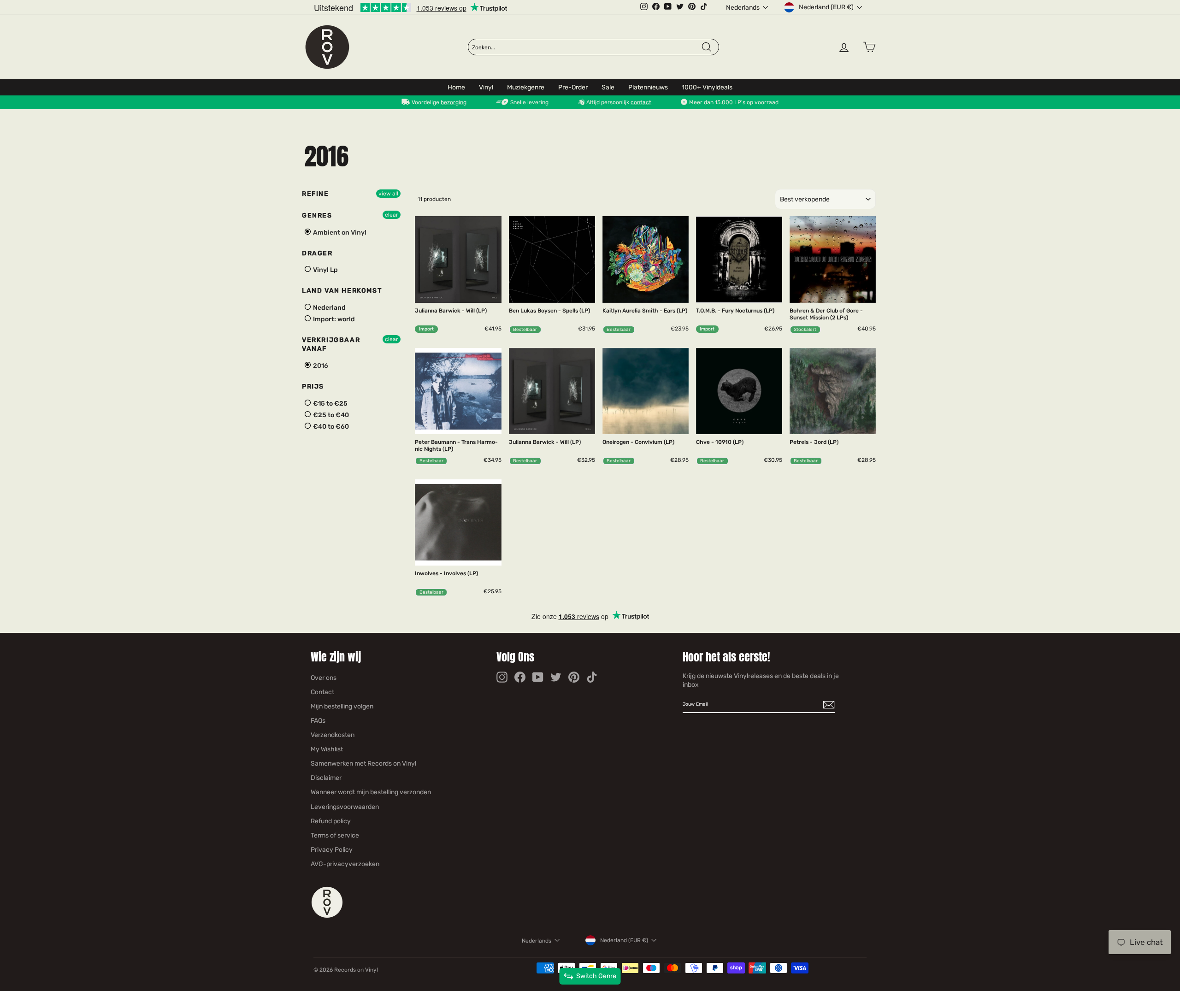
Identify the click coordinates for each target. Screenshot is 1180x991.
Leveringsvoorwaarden (345, 807)
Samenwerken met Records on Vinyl (363, 763)
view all (388, 193)
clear (391, 215)
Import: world (333, 319)
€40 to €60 (330, 427)
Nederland (329, 308)
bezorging (453, 102)
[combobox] (586, 47)
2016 (320, 366)
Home (456, 87)
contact (641, 102)
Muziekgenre (525, 87)
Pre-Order (573, 87)
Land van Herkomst (342, 291)
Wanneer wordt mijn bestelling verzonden (371, 792)
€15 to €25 (330, 403)
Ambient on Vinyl (339, 232)
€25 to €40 (330, 415)
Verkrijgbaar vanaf (331, 344)
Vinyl (486, 87)
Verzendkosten (332, 735)
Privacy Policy (332, 850)
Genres (317, 215)
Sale (608, 87)
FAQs (318, 721)
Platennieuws (648, 87)
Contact (322, 692)
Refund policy (331, 821)
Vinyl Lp (325, 270)
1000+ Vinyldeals (707, 87)
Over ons (323, 678)
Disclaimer (326, 778)
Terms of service (335, 835)
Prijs (313, 386)
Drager (317, 253)
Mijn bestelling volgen (342, 706)
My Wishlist (327, 749)
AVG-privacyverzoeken (345, 864)
